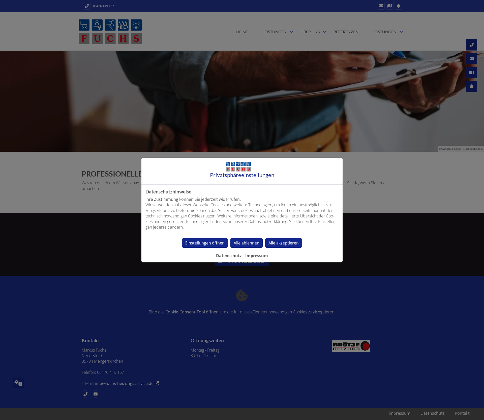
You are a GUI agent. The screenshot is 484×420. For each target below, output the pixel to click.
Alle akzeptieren (283, 243)
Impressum (256, 255)
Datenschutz (229, 255)
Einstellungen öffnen (205, 243)
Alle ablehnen (246, 243)
